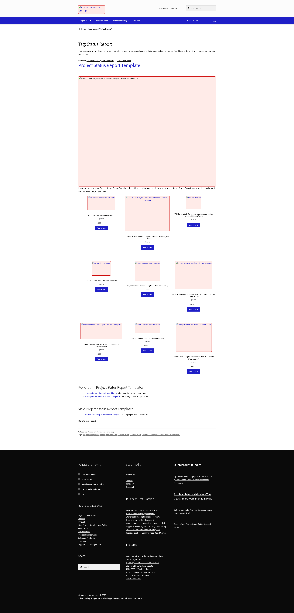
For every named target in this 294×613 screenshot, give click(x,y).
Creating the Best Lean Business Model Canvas (146, 533)
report (102, 435)
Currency (174, 8)
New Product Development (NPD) (92, 525)
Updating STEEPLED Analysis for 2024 (142, 562)
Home (83, 29)
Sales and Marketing (87, 538)
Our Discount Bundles (187, 465)
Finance (81, 518)
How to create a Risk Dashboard (140, 520)
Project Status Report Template (109, 65)
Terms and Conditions (91, 489)
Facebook (130, 487)
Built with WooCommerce (131, 598)
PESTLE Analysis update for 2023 (140, 572)
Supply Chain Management (89, 544)
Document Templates (96, 432)
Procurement (84, 531)
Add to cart (101, 228)
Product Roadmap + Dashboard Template (102, 414)
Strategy (82, 541)
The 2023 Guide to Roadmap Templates (143, 529)
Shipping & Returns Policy (93, 484)
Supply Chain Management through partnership (146, 526)
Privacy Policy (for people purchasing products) (98, 598)
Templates (83, 20)
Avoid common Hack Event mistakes (142, 510)
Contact (136, 20)
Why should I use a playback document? (143, 516)
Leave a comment (124, 61)
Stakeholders (111, 435)
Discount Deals (101, 20)
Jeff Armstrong (108, 61)
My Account (163, 8)
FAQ (83, 494)
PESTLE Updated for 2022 (137, 575)
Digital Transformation (88, 515)
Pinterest (130, 483)
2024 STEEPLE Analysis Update (139, 566)
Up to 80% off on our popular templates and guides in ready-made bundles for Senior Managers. (193, 479)
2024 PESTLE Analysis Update (139, 569)
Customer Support (89, 474)
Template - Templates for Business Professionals (161, 435)
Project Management (91, 435)
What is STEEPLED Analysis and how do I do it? (146, 523)
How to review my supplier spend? (140, 513)
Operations (83, 528)
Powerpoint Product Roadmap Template (102, 396)
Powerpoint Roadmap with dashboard (101, 393)
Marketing (110, 432)
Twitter (129, 480)
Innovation (83, 521)
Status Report (123, 435)
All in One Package (121, 20)
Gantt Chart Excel (133, 578)
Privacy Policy (87, 479)
